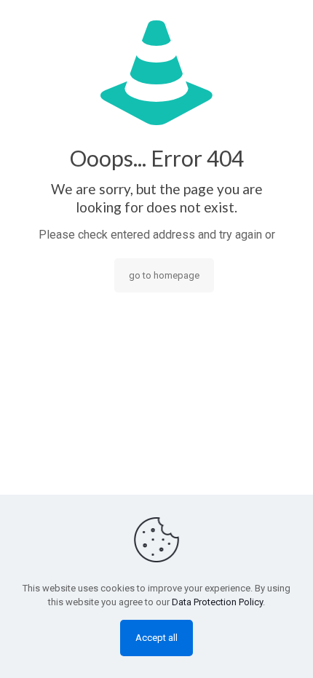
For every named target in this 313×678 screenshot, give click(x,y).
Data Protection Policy (217, 602)
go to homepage (164, 275)
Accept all (156, 637)
